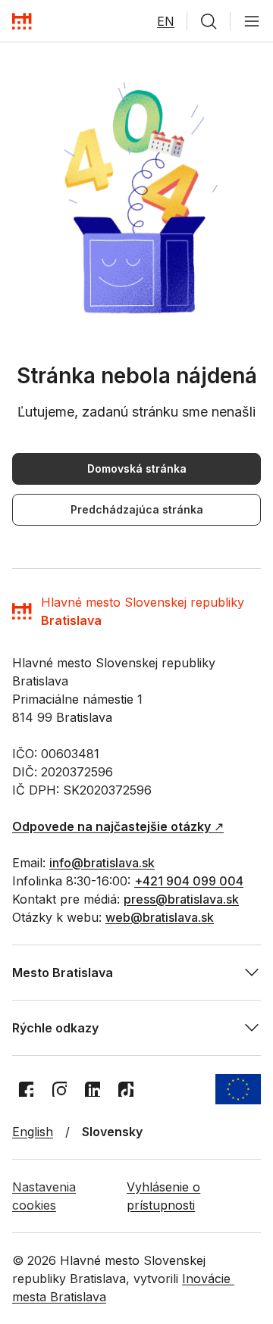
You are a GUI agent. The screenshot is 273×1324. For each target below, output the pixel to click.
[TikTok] (126, 1089)
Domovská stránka (137, 468)
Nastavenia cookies (44, 1196)
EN (165, 21)
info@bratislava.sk (102, 862)
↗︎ (118, 826)
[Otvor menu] (252, 21)
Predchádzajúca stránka (137, 509)
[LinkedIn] (92, 1089)
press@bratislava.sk (181, 899)
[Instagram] (59, 1089)
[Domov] (22, 21)
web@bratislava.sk (159, 917)
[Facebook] (25, 1089)
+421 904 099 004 (188, 880)
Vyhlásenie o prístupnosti (163, 1196)
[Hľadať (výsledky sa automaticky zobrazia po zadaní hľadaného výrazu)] (208, 21)
